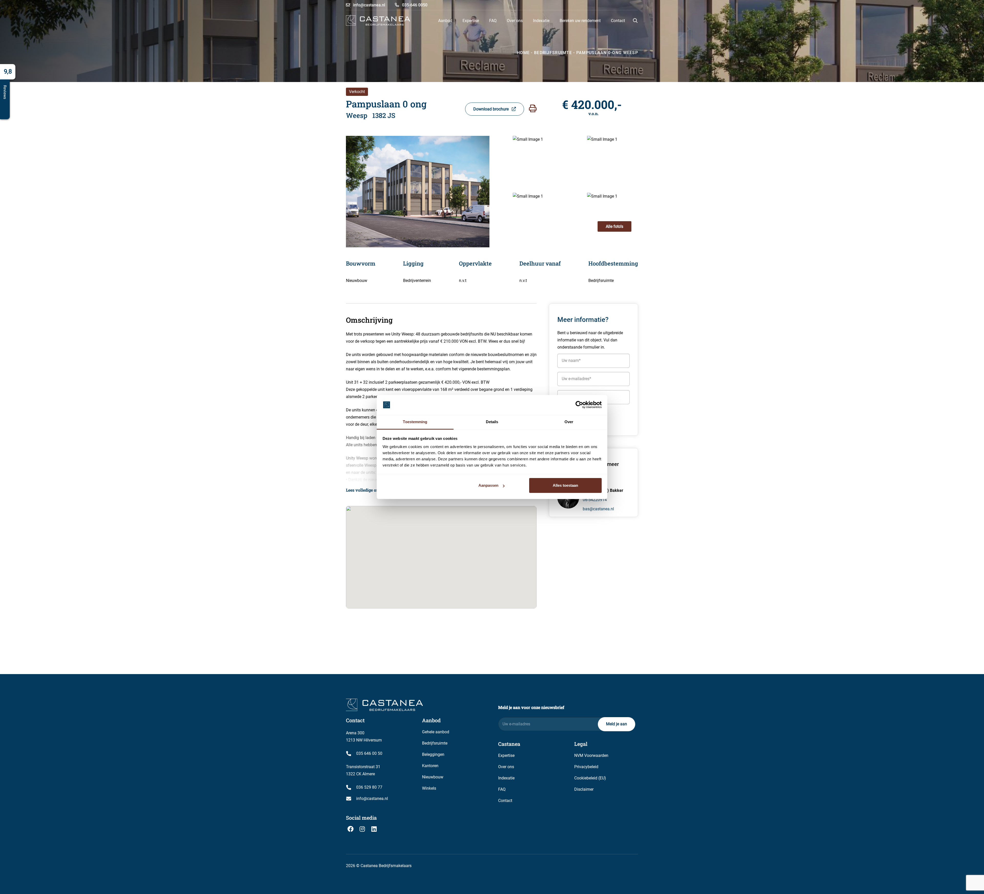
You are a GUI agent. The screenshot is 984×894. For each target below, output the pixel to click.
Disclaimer (583, 789)
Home (523, 52)
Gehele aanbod (435, 731)
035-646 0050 (414, 5)
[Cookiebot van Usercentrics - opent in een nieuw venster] (579, 405)
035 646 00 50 (369, 753)
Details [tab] (492, 422)
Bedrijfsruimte (434, 743)
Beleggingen (433, 754)
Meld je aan (616, 724)
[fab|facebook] (350, 829)
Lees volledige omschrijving (373, 490)
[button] (635, 20)
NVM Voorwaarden (591, 755)
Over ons (506, 766)
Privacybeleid (586, 766)
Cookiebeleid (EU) (590, 778)
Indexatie (506, 778)
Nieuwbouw (432, 777)
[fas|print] (533, 108)
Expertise (506, 755)
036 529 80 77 (369, 787)
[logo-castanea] (378, 20)
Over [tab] (569, 422)
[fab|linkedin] (373, 829)
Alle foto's (614, 226)
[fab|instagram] (362, 829)
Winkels (429, 788)
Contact (505, 800)
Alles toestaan (565, 485)
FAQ (502, 789)
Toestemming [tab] (415, 422)
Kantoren (430, 765)
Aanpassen (488, 485)
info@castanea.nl (368, 5)
